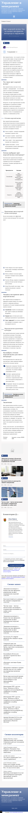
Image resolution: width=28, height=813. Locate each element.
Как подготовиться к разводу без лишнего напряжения (13, 600)
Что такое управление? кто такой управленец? (12, 758)
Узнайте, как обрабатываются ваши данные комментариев (11, 570)
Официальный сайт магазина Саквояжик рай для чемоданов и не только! (13, 741)
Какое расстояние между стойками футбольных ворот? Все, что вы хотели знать (13, 766)
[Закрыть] (1, 812)
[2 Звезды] (22, 437)
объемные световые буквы (12, 662)
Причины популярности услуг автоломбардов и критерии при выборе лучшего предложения (13, 775)
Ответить (11, 537)
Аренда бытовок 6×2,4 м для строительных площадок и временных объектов (12, 718)
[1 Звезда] (21, 437)
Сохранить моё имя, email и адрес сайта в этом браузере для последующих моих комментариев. (14, 560)
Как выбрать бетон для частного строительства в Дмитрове (12, 655)
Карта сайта (14, 808)
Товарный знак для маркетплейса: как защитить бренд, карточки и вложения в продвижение (13, 646)
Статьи (8, 21)
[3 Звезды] (23, 437)
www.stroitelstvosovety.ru (16, 812)
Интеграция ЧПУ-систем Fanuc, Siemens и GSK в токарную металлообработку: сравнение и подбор (13, 689)
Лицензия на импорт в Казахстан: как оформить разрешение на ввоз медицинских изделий (11, 591)
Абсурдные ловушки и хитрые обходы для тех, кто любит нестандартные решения (13, 669)
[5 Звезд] (13, 438)
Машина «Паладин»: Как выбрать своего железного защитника (12, 750)
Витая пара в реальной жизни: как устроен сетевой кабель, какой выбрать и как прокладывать (13, 678)
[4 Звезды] (12, 438)
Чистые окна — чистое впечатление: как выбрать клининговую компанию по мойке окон (12, 608)
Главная (3, 21)
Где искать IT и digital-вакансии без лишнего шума (12, 637)
